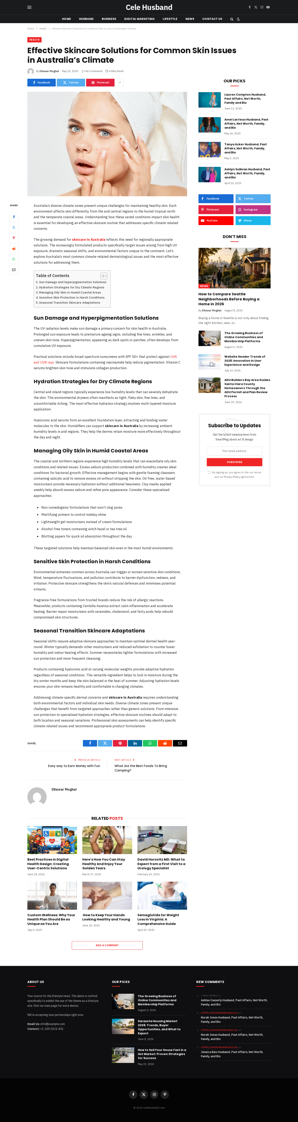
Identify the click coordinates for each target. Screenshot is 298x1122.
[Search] (231, 19)
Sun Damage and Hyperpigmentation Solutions (72, 282)
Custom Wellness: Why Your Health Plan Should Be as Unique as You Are (51, 919)
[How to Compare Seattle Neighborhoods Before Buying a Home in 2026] (234, 268)
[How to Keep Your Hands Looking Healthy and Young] (107, 896)
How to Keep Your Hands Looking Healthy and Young (106, 917)
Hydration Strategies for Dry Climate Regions (71, 287)
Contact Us (212, 19)
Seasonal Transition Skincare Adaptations (69, 302)
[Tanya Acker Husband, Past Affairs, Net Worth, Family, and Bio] (209, 149)
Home (66, 19)
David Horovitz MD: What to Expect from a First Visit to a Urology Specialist (161, 864)
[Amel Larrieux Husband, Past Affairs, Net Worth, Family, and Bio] (209, 125)
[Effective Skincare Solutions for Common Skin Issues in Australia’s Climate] (107, 144)
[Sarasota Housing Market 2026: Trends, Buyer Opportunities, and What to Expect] (123, 1026)
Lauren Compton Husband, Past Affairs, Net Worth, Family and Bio (245, 99)
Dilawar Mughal (49, 71)
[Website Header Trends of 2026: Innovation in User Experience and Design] (209, 362)
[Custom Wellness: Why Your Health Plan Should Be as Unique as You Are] (52, 896)
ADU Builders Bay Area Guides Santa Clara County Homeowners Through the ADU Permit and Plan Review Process (247, 388)
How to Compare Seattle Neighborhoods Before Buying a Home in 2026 (228, 299)
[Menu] (29, 7)
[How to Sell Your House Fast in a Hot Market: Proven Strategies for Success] (123, 1055)
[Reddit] (13, 248)
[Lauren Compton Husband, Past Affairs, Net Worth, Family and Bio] (209, 100)
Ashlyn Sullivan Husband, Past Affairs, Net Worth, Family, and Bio (247, 173)
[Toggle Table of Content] (101, 276)
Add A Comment (107, 945)
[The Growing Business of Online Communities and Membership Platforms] (209, 338)
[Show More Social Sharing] (120, 82)
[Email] (13, 269)
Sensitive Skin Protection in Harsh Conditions (72, 297)
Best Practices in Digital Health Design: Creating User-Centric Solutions (48, 864)
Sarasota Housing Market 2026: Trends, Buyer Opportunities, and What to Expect (159, 1027)
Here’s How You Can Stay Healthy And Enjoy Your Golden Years (103, 864)
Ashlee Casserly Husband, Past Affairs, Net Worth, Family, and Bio (234, 1002)
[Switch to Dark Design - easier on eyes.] (238, 19)
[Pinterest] (13, 238)
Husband (86, 19)
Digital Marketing (139, 19)
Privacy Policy (232, 476)
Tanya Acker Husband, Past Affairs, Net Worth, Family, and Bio (245, 148)
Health (34, 39)
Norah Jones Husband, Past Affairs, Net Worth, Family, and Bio (232, 1020)
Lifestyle (170, 19)
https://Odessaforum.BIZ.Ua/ (219, 1047)
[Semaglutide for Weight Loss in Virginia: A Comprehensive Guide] (162, 896)
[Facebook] (13, 216)
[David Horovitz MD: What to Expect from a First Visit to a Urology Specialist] (162, 840)
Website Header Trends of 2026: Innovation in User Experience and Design (244, 361)
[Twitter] (13, 227)
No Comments (94, 71)
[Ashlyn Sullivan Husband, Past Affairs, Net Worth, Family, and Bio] (209, 174)
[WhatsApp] (13, 259)
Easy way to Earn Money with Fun (74, 766)
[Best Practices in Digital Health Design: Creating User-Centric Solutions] (52, 840)
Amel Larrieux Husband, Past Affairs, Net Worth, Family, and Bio (246, 124)
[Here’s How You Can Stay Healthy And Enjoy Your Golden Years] (107, 840)
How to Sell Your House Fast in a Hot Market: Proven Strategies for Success (162, 1054)
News (189, 19)
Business (109, 19)
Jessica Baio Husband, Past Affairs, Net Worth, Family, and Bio (232, 1054)
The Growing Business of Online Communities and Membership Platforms (243, 337)
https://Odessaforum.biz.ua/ (219, 1012)
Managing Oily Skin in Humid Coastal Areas (70, 292)
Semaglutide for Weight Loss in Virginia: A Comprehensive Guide (158, 919)
